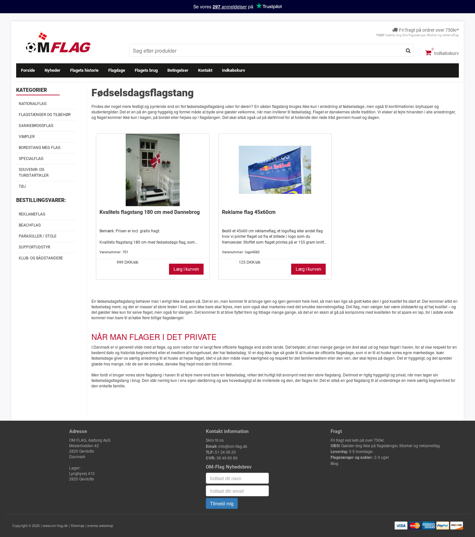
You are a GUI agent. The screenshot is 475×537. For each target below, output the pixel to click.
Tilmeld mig (222, 503)
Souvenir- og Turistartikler (33, 172)
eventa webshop (100, 526)
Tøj (22, 186)
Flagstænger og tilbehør (44, 114)
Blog (334, 463)
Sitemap (77, 526)
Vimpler (27, 136)
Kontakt (205, 70)
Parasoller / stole (38, 236)
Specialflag (31, 158)
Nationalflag (33, 103)
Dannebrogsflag (36, 125)
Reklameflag (32, 214)
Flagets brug (146, 70)
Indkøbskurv (446, 53)
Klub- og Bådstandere (41, 258)
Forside (28, 70)
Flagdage (116, 70)
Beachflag (30, 225)
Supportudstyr (34, 247)
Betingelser (177, 70)
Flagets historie (84, 70)
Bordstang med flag (39, 147)
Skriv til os (215, 440)
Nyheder (52, 70)
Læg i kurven (186, 269)
